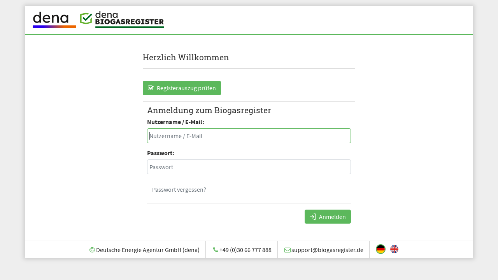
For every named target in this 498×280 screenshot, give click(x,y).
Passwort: (160, 152)
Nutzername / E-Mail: (175, 121)
